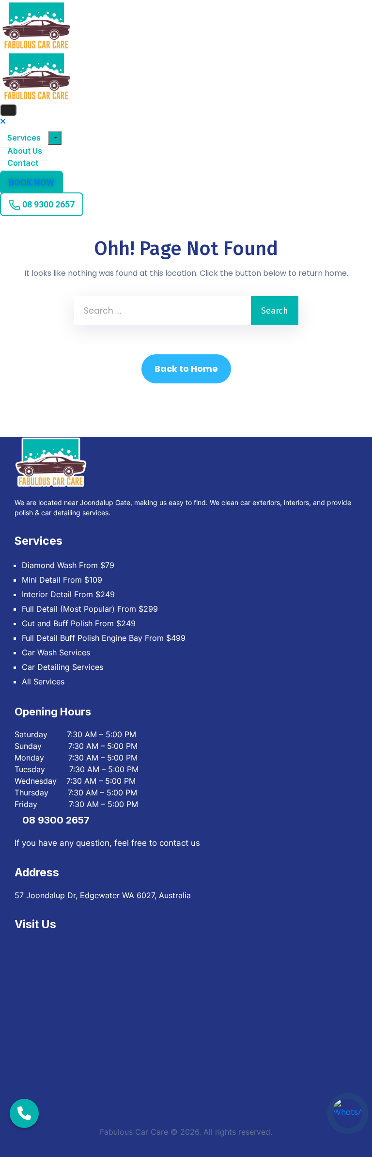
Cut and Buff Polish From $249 (79, 623)
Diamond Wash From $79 (68, 565)
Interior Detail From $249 (68, 594)
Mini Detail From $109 (62, 580)
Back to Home (186, 369)
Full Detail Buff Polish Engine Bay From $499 (104, 638)
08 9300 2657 (56, 820)
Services (24, 138)
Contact (22, 163)
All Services (43, 681)
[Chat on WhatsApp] (347, 1113)
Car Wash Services (56, 652)
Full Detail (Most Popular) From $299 (90, 609)
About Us (24, 151)
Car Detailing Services (62, 667)
